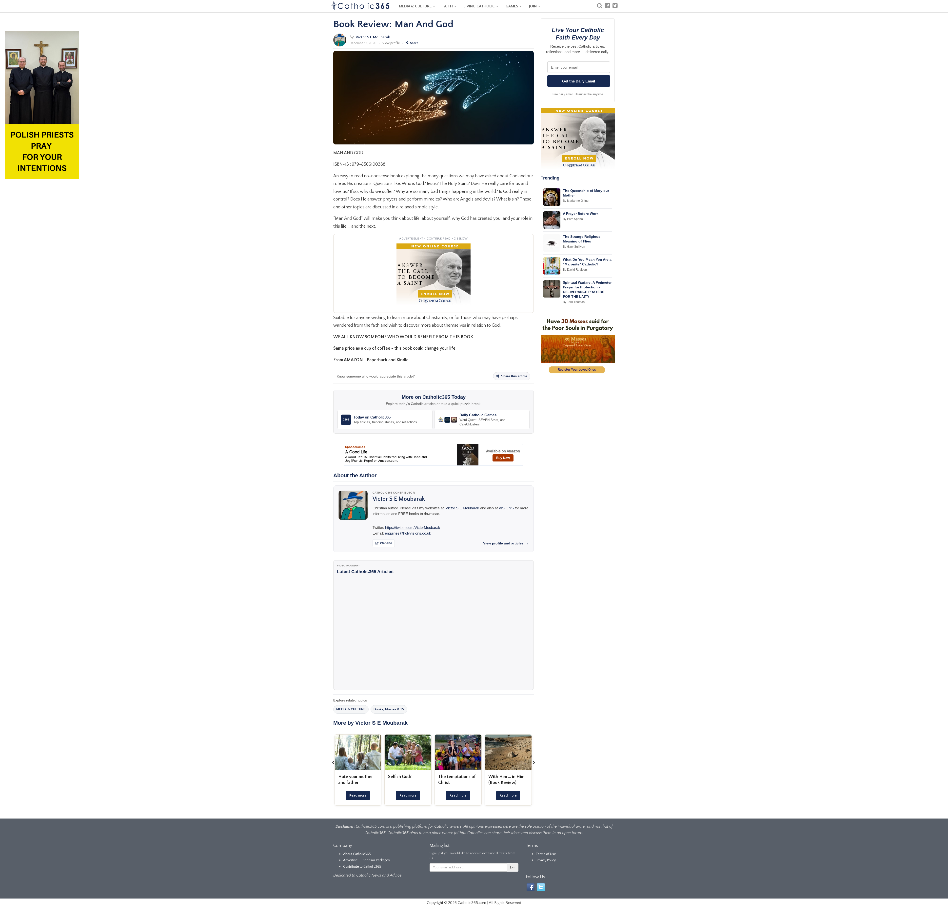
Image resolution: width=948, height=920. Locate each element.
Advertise (350, 860)
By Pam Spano (573, 219)
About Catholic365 (357, 854)
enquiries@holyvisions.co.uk (408, 533)
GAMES (512, 6)
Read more (357, 796)
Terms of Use (546, 854)
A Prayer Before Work (580, 214)
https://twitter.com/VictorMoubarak (412, 527)
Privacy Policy (546, 860)
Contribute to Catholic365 (362, 867)
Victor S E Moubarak (373, 37)
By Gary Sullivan (574, 246)
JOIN (533, 6)
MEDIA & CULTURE (416, 6)
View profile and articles (506, 543)
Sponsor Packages (376, 860)
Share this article (513, 376)
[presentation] (333, 762)
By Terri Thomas (574, 302)
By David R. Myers (575, 269)
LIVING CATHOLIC (480, 6)
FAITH (448, 6)
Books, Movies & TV (389, 709)
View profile (391, 43)
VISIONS (506, 508)
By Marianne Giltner (576, 200)
